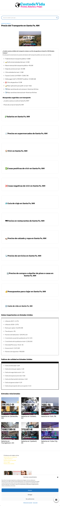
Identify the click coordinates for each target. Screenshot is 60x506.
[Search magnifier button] (57, 18)
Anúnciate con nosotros (10, 457)
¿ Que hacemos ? (8, 458)
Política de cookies (9, 463)
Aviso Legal (35, 502)
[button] (57, 477)
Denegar (30, 494)
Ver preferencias (30, 499)
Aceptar (30, 490)
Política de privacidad (27, 502)
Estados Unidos (5, 23)
